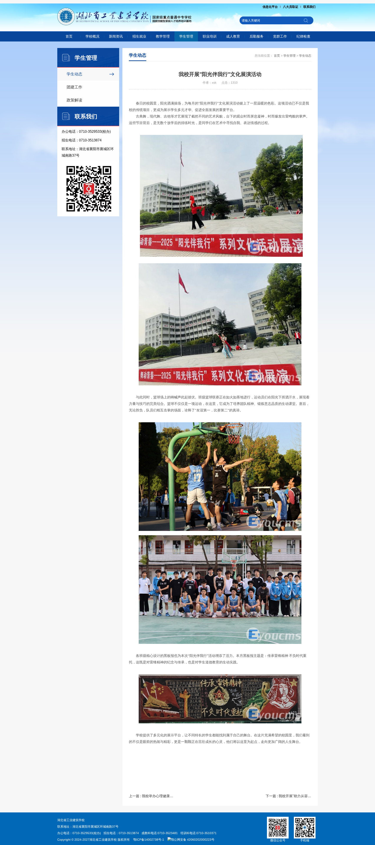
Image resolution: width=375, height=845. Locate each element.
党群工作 (280, 36)
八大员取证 (290, 6)
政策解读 (74, 100)
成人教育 (233, 36)
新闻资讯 (116, 36)
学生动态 (74, 74)
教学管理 (163, 36)
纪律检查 (303, 36)
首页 (69, 36)
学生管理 (186, 36)
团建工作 (74, 87)
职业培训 (210, 36)
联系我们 (309, 6)
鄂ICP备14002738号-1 (148, 839)
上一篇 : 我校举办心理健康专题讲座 (151, 796)
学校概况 (92, 36)
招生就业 (139, 36)
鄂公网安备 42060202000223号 (192, 839)
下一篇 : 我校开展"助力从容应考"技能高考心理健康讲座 (288, 796)
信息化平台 (270, 6)
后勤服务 (256, 36)
